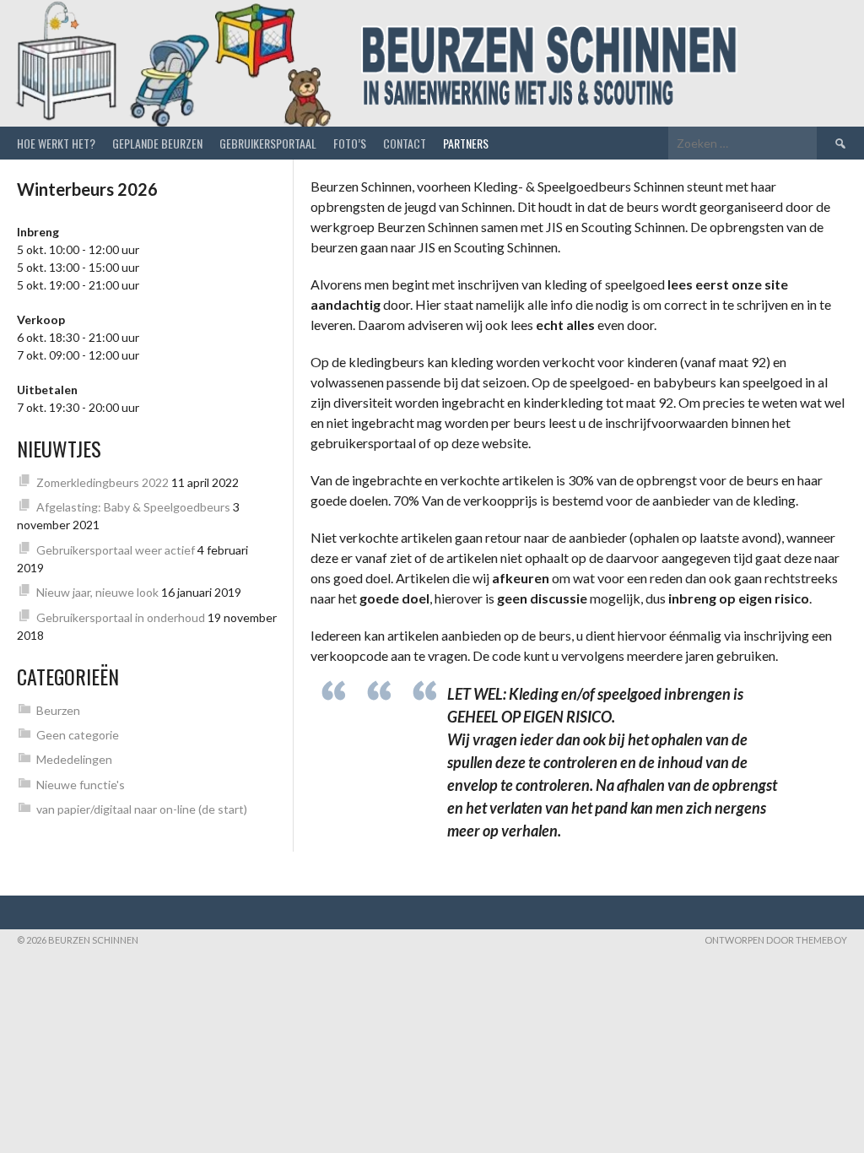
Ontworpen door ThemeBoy (776, 939)
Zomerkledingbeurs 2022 (102, 482)
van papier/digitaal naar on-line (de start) (141, 809)
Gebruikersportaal (267, 143)
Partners (466, 143)
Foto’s (349, 143)
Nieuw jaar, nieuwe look (97, 592)
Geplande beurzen (157, 143)
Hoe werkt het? (56, 143)
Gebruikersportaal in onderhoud (120, 617)
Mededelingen (74, 759)
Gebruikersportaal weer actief (115, 550)
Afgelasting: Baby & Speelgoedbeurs (133, 507)
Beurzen (58, 710)
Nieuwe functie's (80, 784)
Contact (404, 143)
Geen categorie (77, 735)
